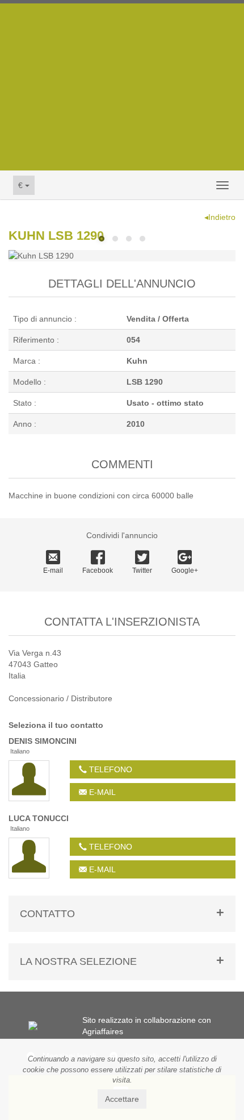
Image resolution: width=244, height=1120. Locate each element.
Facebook (97, 570)
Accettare (122, 1099)
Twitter (142, 570)
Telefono (109, 769)
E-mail (53, 570)
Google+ (184, 570)
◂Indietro (219, 217)
